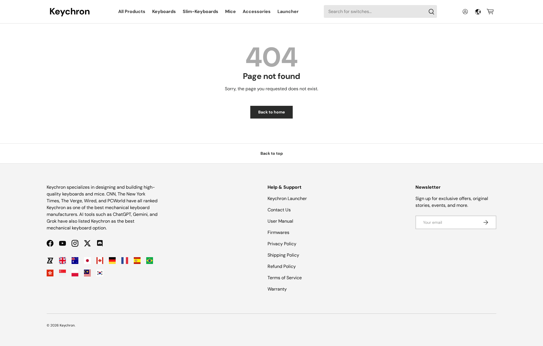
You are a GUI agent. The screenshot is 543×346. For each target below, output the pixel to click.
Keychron (67, 325)
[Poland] (75, 273)
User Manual (280, 221)
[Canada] (100, 260)
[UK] (62, 260)
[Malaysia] (87, 273)
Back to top (271, 153)
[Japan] (87, 260)
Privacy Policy (282, 244)
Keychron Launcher (287, 198)
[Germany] (112, 260)
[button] (490, 11)
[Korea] (100, 273)
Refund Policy (282, 266)
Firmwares (278, 232)
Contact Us (279, 210)
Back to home (271, 112)
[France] (124, 260)
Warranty (277, 289)
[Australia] (75, 260)
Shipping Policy (283, 255)
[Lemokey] (50, 260)
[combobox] (380, 11)
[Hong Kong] (50, 273)
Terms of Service (285, 278)
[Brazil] (149, 260)
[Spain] (137, 260)
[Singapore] (62, 273)
